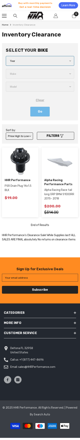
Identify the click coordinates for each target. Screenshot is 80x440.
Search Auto (42, 414)
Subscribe (40, 290)
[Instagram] (18, 379)
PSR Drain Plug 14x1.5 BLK (18, 188)
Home (5, 24)
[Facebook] (7, 379)
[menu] (4, 15)
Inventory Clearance (24, 24)
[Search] (15, 15)
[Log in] (56, 16)
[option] (40, 5)
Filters (53, 136)
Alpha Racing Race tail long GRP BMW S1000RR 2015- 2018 (59, 194)
